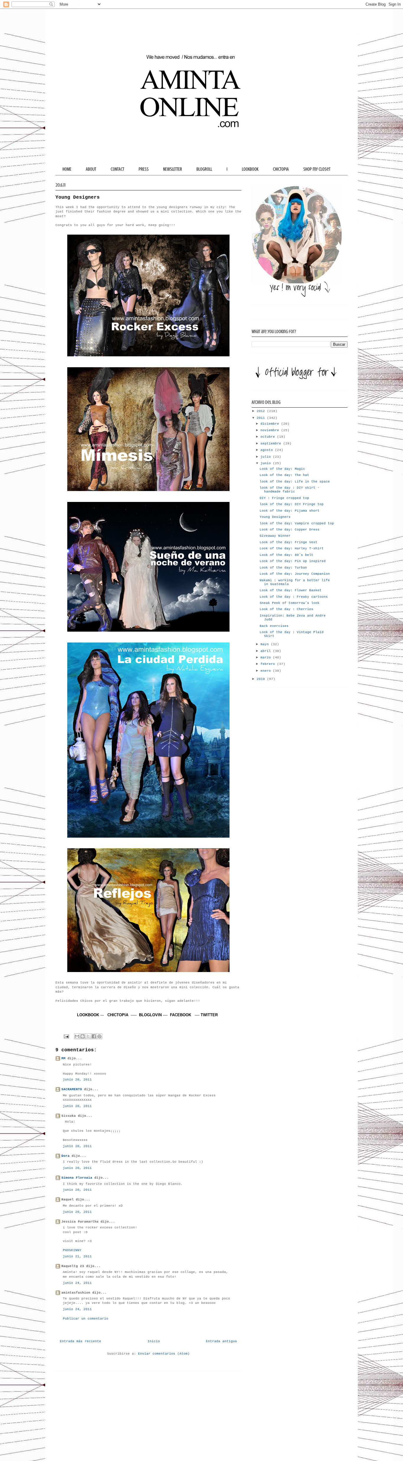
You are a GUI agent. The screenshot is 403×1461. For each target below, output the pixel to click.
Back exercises (274, 626)
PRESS (144, 169)
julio (267, 457)
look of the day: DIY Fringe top (292, 504)
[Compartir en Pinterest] (99, 1036)
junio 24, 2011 (77, 1283)
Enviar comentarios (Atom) (164, 1353)
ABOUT (91, 169)
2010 (262, 679)
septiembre (272, 443)
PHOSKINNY (72, 1250)
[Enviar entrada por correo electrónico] (66, 1036)
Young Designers (275, 517)
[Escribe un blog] (83, 1036)
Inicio (154, 1341)
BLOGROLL (204, 169)
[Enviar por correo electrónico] (77, 1036)
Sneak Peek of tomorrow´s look (290, 603)
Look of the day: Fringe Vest (288, 542)
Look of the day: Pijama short (290, 511)
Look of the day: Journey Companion (295, 574)
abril (267, 651)
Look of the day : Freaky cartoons (294, 597)
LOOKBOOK (250, 169)
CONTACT (117, 169)
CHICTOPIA (281, 169)
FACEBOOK (180, 1015)
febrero (269, 664)
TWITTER (209, 1015)
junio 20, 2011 (77, 1079)
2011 (262, 418)
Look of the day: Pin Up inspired (293, 561)
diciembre (271, 424)
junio (267, 463)
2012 (262, 411)
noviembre (271, 430)
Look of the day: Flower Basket (291, 590)
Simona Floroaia (76, 1178)
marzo (267, 657)
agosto (268, 450)
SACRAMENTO (71, 1089)
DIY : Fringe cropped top (284, 498)
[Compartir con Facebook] (94, 1036)
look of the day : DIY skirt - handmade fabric (290, 489)
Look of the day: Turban (283, 567)
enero (267, 671)
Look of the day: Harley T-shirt (292, 548)
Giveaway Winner (275, 536)
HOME (67, 169)
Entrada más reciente (80, 1341)
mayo (266, 644)
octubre (269, 437)
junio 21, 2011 (77, 1256)
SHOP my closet (316, 169)
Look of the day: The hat (284, 475)
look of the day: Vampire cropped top (297, 523)
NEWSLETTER (172, 169)
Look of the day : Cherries (286, 609)
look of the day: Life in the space (295, 481)
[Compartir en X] (88, 1036)
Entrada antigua (221, 1341)
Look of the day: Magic (282, 469)
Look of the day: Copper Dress (290, 529)
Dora (65, 1156)
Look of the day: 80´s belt (286, 555)
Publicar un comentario (85, 1318)
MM (63, 1058)
